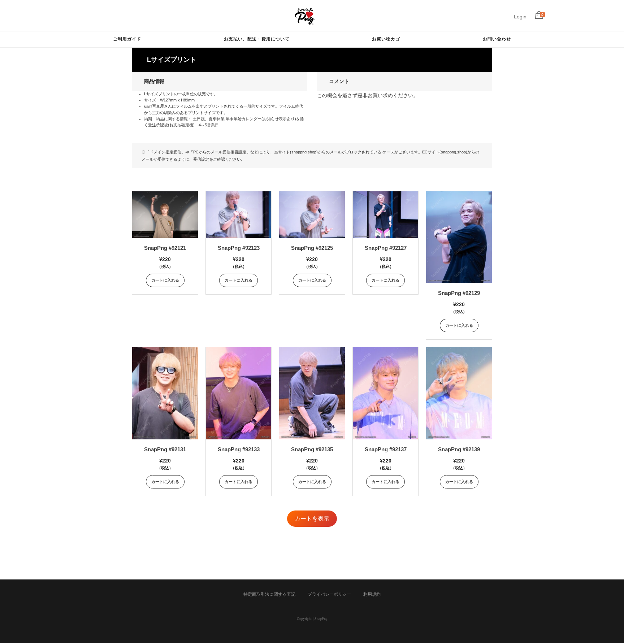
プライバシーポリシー (329, 594)
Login (520, 16)
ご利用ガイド (127, 39)
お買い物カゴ (386, 39)
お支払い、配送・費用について (257, 39)
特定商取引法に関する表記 (269, 594)
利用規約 (372, 594)
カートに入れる (165, 280)
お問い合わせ (497, 39)
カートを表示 (312, 519)
